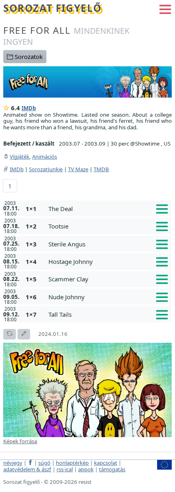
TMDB (101, 169)
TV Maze (78, 169)
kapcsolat (105, 462)
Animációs (44, 156)
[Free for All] (87, 81)
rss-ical (65, 469)
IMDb (29, 108)
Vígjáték (19, 156)
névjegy (12, 462)
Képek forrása (20, 441)
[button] (165, 8)
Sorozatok (28, 56)
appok (86, 469)
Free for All (66, 35)
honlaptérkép (72, 462)
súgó (44, 462)
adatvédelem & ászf (27, 469)
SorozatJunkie (46, 169)
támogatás (112, 469)
